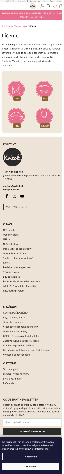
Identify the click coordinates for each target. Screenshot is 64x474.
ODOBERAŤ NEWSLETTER (31, 432)
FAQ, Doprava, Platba (14, 317)
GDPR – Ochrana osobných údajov (21, 336)
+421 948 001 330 (13, 172)
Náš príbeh (9, 230)
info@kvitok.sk (11, 189)
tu (47, 448)
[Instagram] (14, 196)
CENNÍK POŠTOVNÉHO (15, 312)
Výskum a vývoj (11, 271)
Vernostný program (13, 322)
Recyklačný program (13, 290)
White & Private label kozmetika (20, 285)
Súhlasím (31, 466)
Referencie (8, 383)
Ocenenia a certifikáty (14, 253)
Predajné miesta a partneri (17, 267)
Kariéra (7, 262)
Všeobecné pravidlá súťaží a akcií (20, 345)
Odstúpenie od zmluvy (15, 331)
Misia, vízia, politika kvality (17, 248)
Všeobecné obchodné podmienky (20, 326)
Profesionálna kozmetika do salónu (22, 281)
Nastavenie (31, 456)
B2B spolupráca (11, 276)
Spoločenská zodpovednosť (18, 258)
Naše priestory (10, 244)
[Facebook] (6, 196)
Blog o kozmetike (12, 378)
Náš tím (7, 239)
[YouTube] (22, 196)
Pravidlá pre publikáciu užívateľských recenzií (27, 350)
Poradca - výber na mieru (16, 373)
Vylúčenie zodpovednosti (16, 354)
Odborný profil (10, 234)
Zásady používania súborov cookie (21, 340)
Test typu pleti (10, 369)
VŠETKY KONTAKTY (16, 206)
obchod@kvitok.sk (13, 186)
